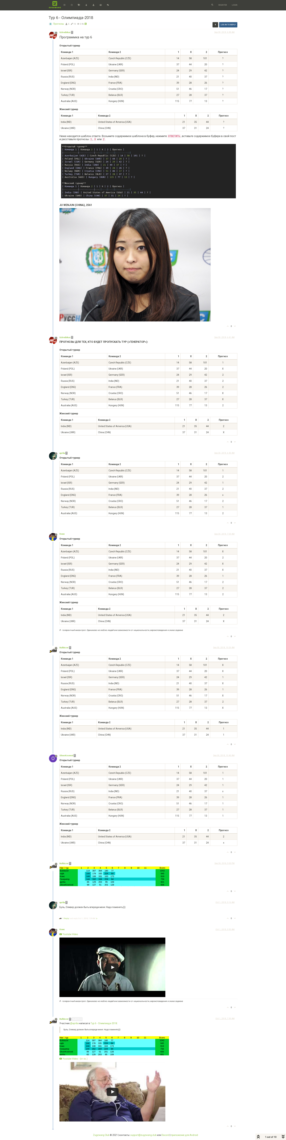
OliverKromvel (66, 755)
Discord (165, 1135)
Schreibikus (65, 32)
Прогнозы (58, 23)
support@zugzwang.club (143, 1135)
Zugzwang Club (101, 1135)
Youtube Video (70, 934)
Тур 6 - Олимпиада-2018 (104, 1023)
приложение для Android (184, 1135)
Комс (62, 534)
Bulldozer (64, 648)
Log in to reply (228, 25)
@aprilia (78, 1019)
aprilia (62, 453)
